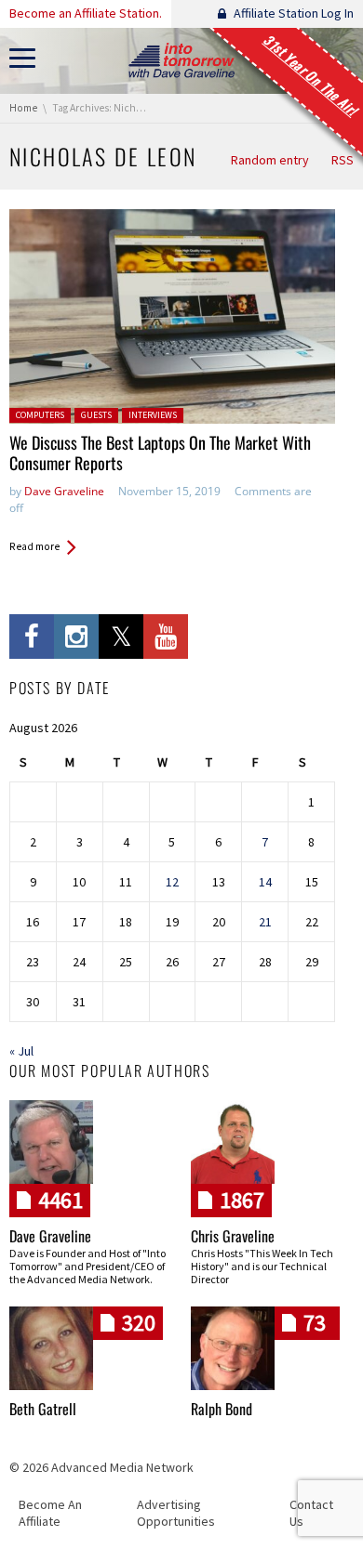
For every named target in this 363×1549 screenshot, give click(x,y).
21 (265, 921)
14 (265, 881)
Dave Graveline (64, 491)
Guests (96, 415)
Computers (40, 415)
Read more (34, 546)
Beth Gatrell (42, 1409)
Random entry (270, 159)
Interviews (152, 415)
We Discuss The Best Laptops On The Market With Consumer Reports (160, 453)
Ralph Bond (221, 1409)
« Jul (21, 1051)
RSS (342, 159)
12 (172, 881)
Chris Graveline (233, 1236)
